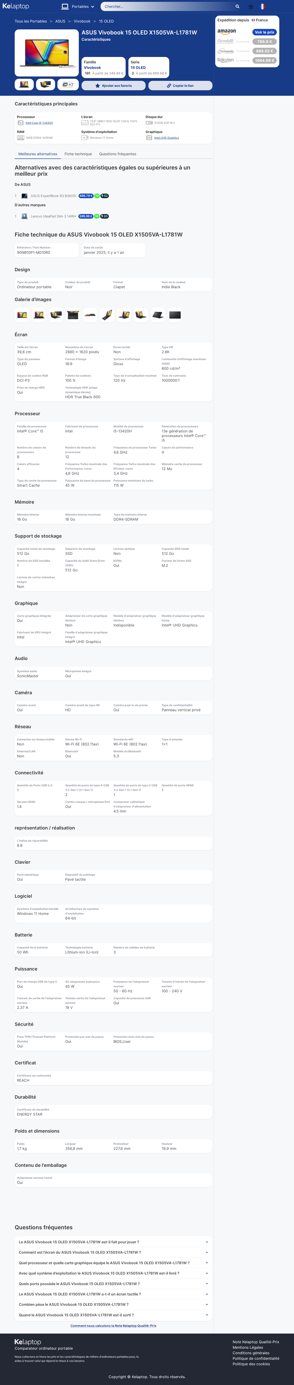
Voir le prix (264, 32)
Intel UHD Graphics (166, 137)
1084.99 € (264, 60)
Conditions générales (251, 1353)
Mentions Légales (248, 1347)
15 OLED (106, 21)
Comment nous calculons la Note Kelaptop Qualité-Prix (113, 1326)
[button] (251, 6)
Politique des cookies (251, 1364)
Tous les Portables (31, 21)
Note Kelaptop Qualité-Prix (256, 1342)
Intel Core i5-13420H (39, 122)
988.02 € (264, 51)
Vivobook (82, 21)
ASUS (60, 21)
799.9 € (264, 41)
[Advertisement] (247, 139)
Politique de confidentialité (256, 1358)
